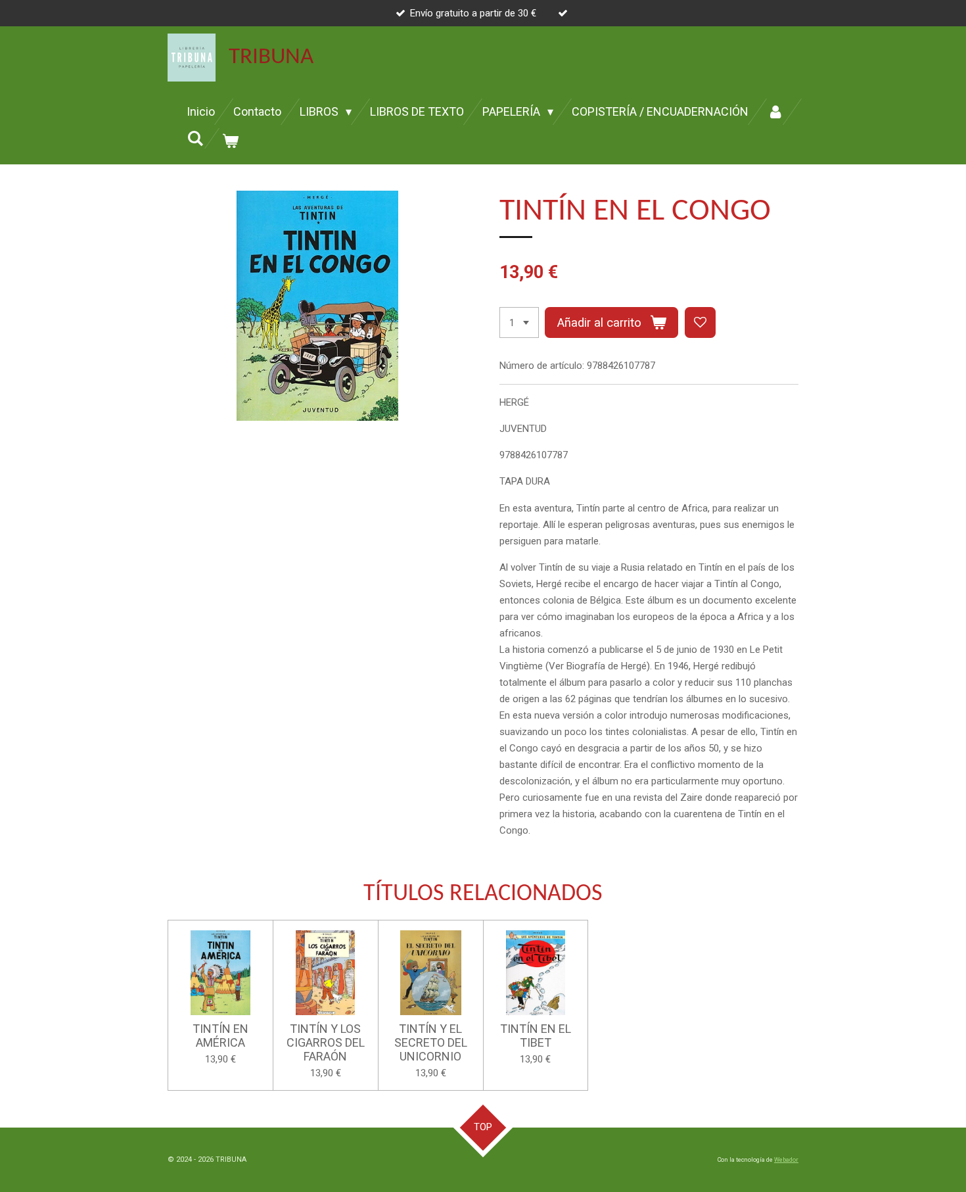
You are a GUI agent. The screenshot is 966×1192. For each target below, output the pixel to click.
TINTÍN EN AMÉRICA (220, 1035)
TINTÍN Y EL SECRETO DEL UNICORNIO (430, 1042)
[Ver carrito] (229, 141)
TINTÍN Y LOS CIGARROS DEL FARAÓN (326, 1042)
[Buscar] (194, 138)
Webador (786, 1159)
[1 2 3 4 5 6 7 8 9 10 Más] (519, 322)
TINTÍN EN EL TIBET (535, 1035)
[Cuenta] (775, 112)
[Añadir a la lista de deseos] (700, 322)
